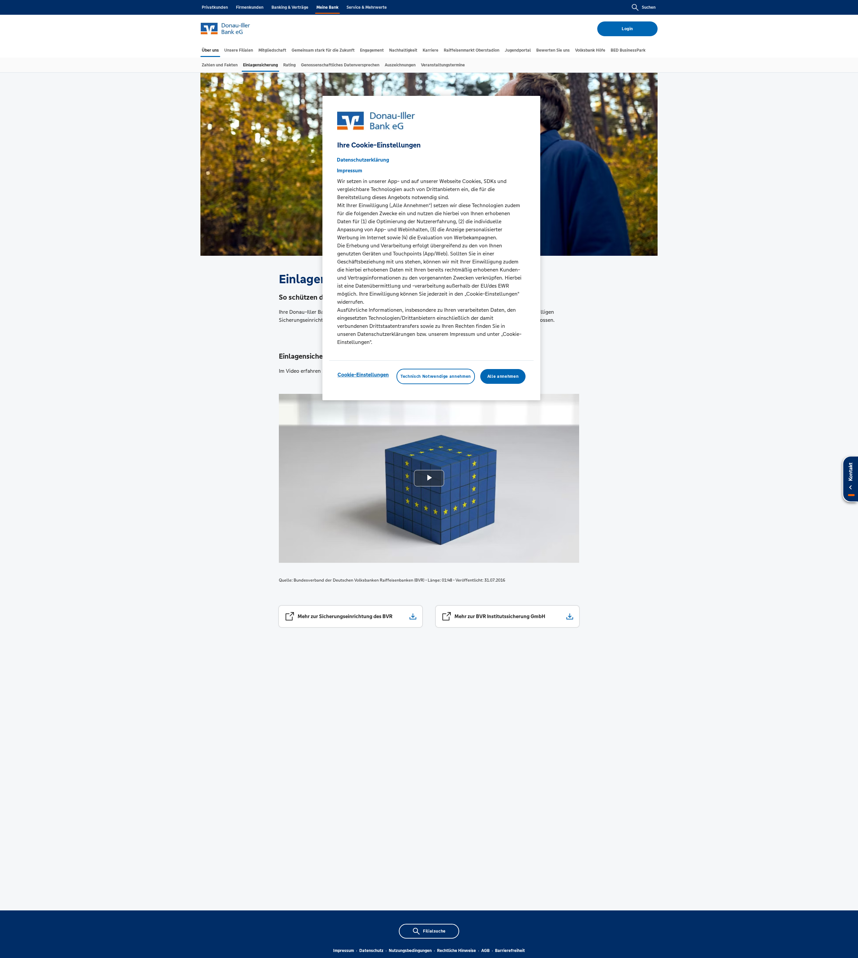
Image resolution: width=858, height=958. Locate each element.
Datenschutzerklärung (363, 160)
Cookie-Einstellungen (363, 374)
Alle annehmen (502, 376)
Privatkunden (215, 7)
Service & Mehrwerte (367, 7)
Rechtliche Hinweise (456, 950)
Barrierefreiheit (510, 950)
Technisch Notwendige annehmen (436, 376)
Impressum (343, 950)
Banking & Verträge (289, 7)
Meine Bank (327, 7)
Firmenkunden (249, 7)
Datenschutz (371, 950)
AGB (485, 950)
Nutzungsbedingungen (410, 950)
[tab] (210, 50)
